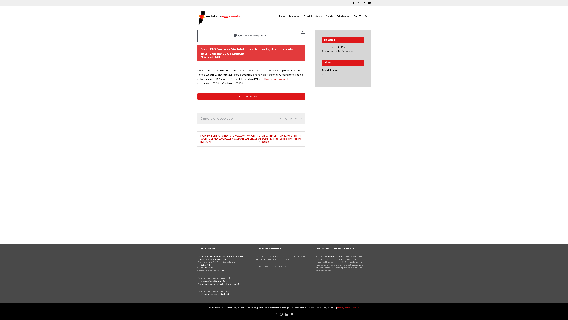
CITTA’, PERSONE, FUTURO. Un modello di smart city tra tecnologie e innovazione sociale (281, 139)
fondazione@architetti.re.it (216, 294)
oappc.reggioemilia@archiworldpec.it (220, 284)
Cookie (355, 307)
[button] (366, 16)
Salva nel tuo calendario (251, 96)
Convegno (347, 50)
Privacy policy (344, 307)
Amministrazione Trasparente (342, 256)
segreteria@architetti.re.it (216, 281)
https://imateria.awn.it (275, 79)
